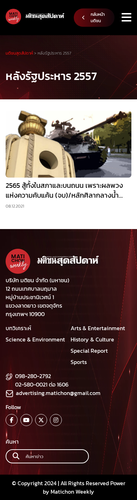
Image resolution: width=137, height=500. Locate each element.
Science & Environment (35, 339)
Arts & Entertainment (98, 328)
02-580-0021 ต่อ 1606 (41, 384)
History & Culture (92, 339)
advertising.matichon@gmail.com (58, 393)
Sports (79, 362)
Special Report (89, 350)
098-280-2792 (33, 376)
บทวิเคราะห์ (18, 328)
